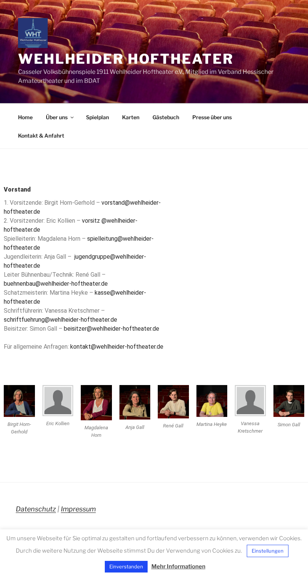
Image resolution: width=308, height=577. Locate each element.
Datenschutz (36, 509)
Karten (130, 117)
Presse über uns (212, 117)
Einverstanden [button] (126, 567)
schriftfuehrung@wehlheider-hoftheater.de (60, 319)
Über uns (57, 117)
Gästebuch (165, 117)
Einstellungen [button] (268, 551)
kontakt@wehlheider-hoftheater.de (116, 346)
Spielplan (97, 117)
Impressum (78, 509)
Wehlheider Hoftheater (125, 59)
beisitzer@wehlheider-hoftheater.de (111, 328)
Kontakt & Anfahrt (41, 135)
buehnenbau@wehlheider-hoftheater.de (56, 283)
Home (25, 117)
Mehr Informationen (178, 566)
